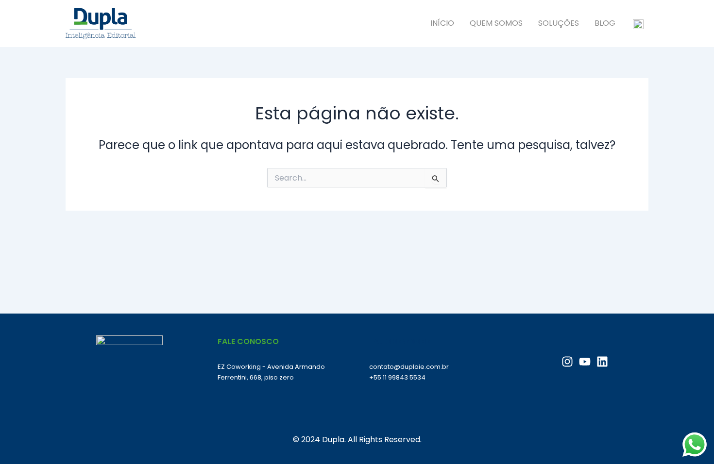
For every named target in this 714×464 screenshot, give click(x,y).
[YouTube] (585, 361)
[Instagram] (567, 361)
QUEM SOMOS (496, 23)
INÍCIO (442, 23)
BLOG (605, 23)
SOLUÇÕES (558, 23)
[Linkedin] (602, 361)
